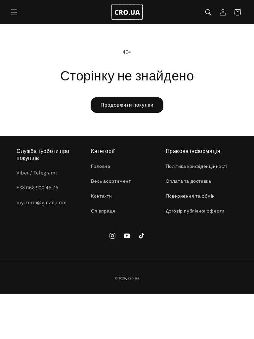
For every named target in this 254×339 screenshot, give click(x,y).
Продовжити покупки (127, 105)
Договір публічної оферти (195, 211)
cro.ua (133, 278)
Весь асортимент (111, 181)
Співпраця (103, 211)
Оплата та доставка (188, 181)
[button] (14, 12)
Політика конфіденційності (197, 166)
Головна (100, 166)
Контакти (101, 196)
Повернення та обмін (190, 196)
